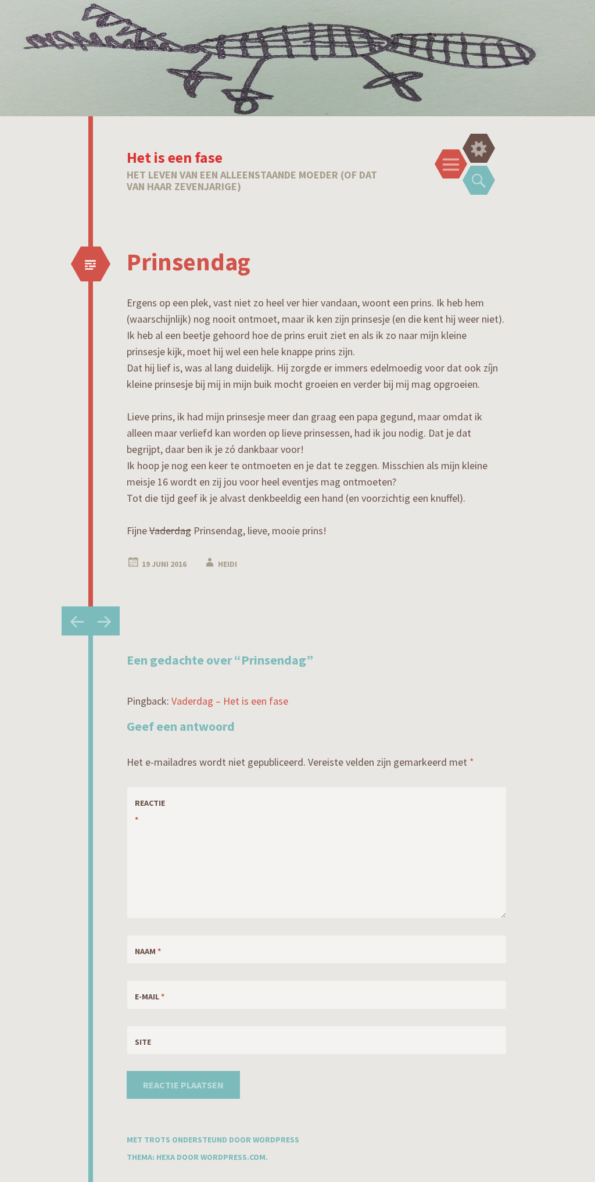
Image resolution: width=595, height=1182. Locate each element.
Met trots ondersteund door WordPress (213, 1139)
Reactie (150, 811)
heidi (227, 564)
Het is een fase (175, 157)
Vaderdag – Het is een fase (229, 701)
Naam (148, 951)
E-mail (149, 996)
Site (143, 1042)
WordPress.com (233, 1157)
